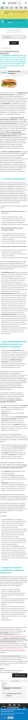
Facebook (10, 705)
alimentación (11, 73)
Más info (12, 714)
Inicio (3, 48)
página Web (10, 645)
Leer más (10, 13)
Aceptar (10, 717)
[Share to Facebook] (2, 687)
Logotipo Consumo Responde (12, 3)
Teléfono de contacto (19, 1)
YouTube (19, 705)
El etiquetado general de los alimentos (14, 695)
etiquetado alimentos (14, 71)
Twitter (14, 705)
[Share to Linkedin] (5, 687)
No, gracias (4, 717)
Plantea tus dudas (21, 675)
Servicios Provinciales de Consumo (13, 649)
